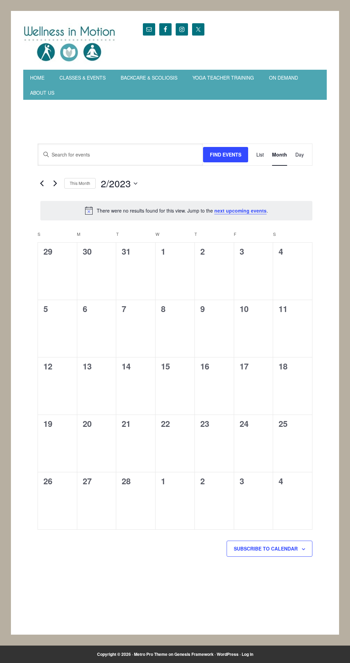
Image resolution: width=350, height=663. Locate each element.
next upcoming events (240, 210)
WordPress (228, 654)
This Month (80, 183)
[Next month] (55, 183)
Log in (247, 654)
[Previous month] (42, 183)
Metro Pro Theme (150, 654)
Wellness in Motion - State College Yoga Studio (69, 43)
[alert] (176, 210)
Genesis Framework (194, 654)
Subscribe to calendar (266, 548)
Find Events (225, 154)
